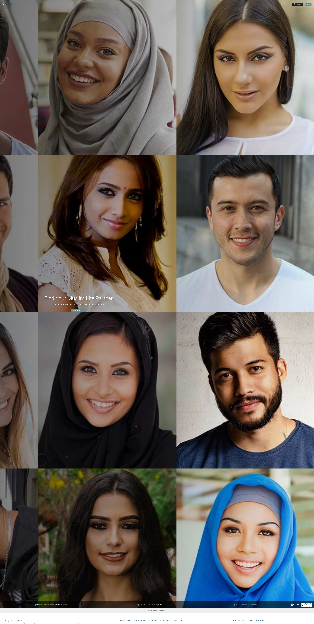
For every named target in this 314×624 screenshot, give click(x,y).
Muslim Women (152, 610)
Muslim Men (162, 610)
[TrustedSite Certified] (296, 605)
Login (308, 4)
